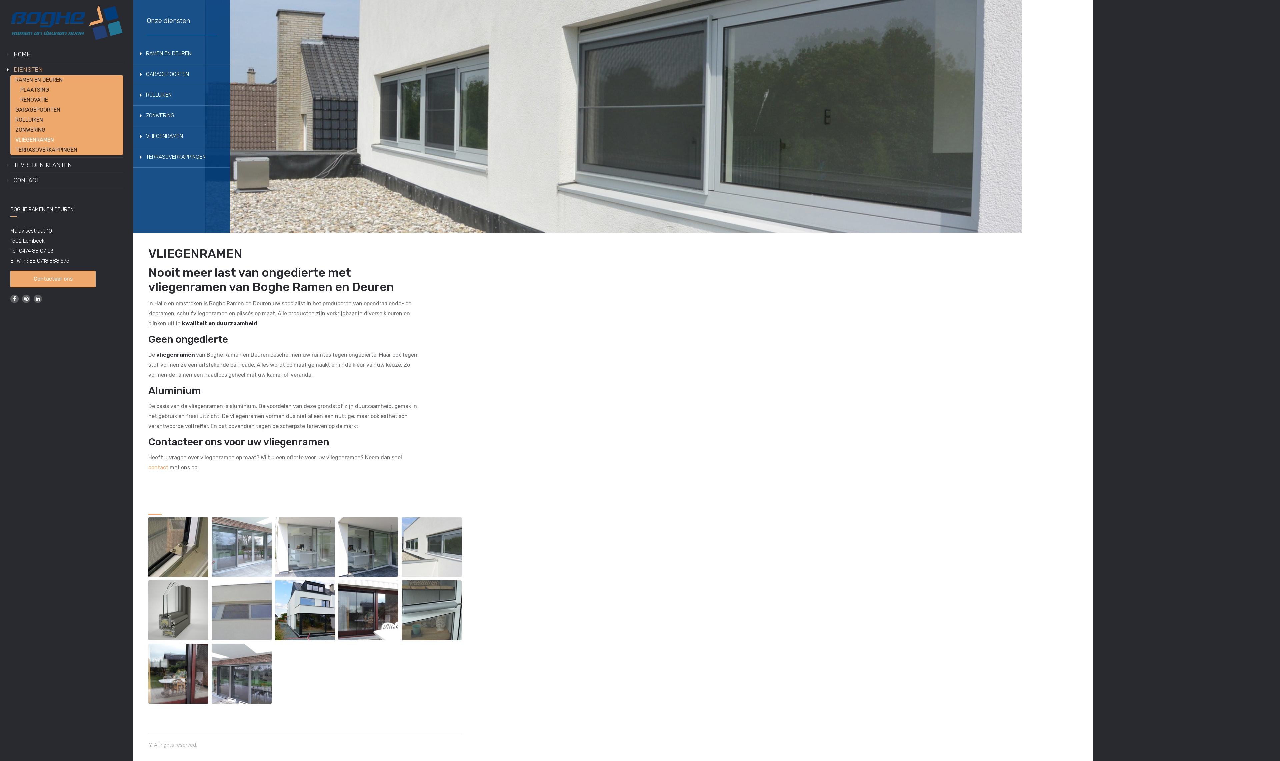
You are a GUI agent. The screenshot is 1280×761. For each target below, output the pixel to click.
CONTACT (26, 180)
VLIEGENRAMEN (34, 140)
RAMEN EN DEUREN (39, 80)
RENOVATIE (34, 100)
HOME (22, 54)
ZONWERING (30, 130)
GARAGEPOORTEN (37, 110)
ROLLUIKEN (29, 120)
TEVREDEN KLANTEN (43, 165)
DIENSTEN (28, 69)
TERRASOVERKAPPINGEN (46, 150)
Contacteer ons (53, 279)
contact (158, 467)
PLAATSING (34, 90)
